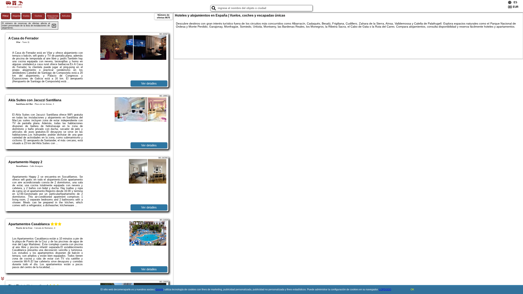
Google (159, 289)
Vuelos (26, 16)
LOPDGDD (385, 289)
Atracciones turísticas (52, 17)
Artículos (66, 16)
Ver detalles (149, 83)
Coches (38, 16)
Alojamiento (16, 16)
